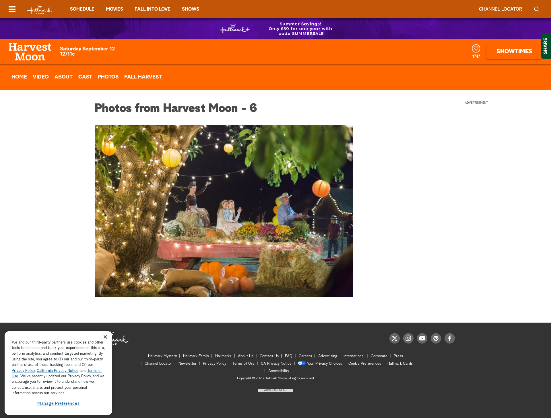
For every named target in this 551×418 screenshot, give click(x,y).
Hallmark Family (196, 356)
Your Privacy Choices (324, 364)
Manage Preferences (58, 403)
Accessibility (278, 371)
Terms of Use (243, 364)
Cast (85, 77)
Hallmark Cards (400, 364)
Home (19, 77)
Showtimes (514, 51)
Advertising (327, 356)
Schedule (82, 9)
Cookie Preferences (364, 364)
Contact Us (269, 356)
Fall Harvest (143, 77)
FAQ (288, 356)
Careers (305, 356)
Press (398, 356)
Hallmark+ (223, 356)
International (354, 356)
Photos (108, 77)
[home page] (40, 9)
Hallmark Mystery (162, 356)
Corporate (379, 356)
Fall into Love (152, 9)
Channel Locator (500, 9)
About (64, 77)
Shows (190, 9)
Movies (114, 9)
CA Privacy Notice (276, 364)
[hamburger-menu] (12, 9)
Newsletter (188, 364)
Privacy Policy (214, 364)
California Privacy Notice (57, 371)
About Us (245, 356)
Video (41, 77)
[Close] (105, 337)
